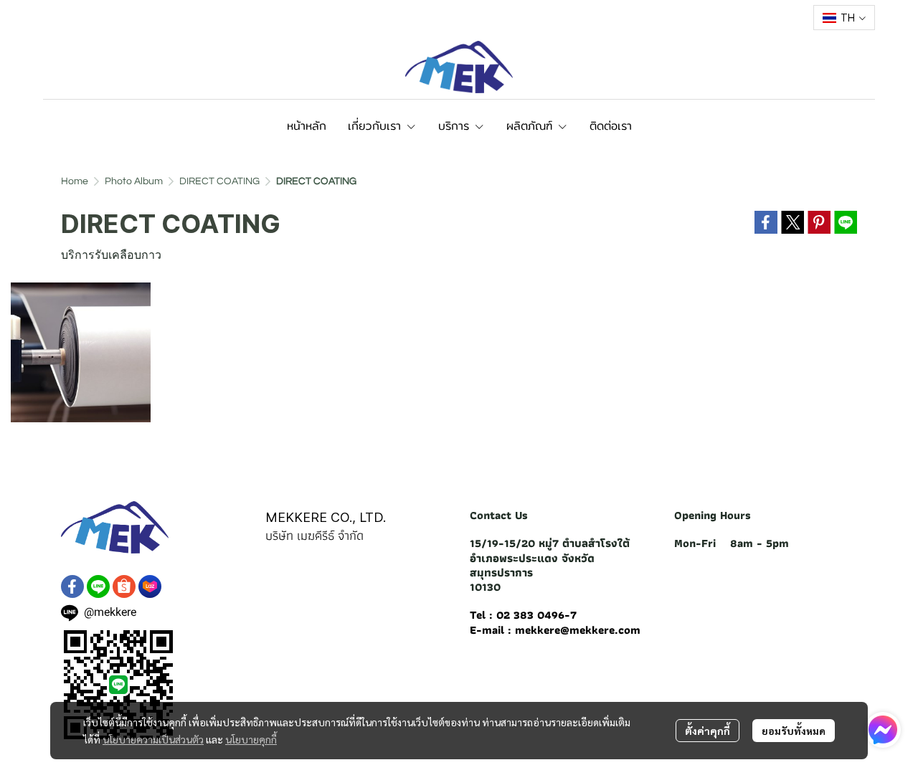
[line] (98, 586)
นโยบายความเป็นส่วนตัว (153, 739)
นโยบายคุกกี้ (251, 739)
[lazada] (149, 586)
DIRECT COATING (219, 181)
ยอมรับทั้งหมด (793, 730)
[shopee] (124, 586)
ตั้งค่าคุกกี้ (707, 730)
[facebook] (72, 586)
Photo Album (134, 181)
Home (74, 181)
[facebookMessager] (883, 730)
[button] (844, 17)
